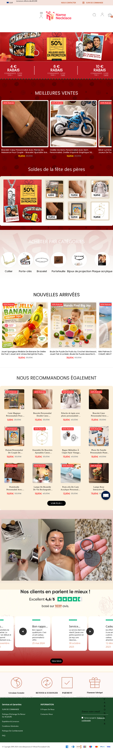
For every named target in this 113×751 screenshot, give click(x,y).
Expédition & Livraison (10, 721)
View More (56, 661)
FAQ (3, 735)
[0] (110, 15)
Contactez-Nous (47, 714)
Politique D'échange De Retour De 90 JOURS (13, 715)
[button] (23, 631)
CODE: (20, 74)
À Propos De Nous (47, 709)
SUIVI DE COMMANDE (10, 709)
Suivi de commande (94, 3)
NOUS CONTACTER (68, 3)
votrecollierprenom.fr (25, 747)
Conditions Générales (10, 726)
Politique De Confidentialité (12, 731)
